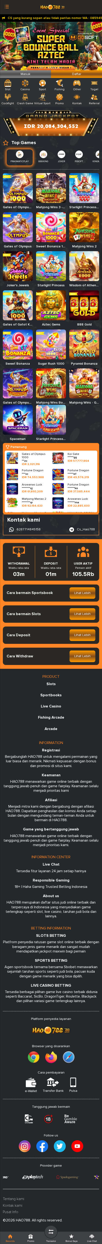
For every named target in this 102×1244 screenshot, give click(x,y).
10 (61, 67)
